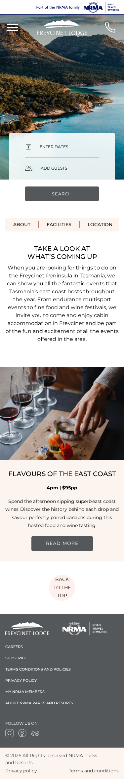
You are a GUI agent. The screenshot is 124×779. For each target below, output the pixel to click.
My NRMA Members (25, 691)
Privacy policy (21, 680)
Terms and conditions (94, 771)
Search (62, 193)
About (21, 224)
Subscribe (16, 658)
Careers (14, 646)
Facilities (59, 224)
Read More (62, 543)
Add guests (54, 168)
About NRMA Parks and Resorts (39, 703)
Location (100, 224)
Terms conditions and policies (38, 669)
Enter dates (54, 146)
